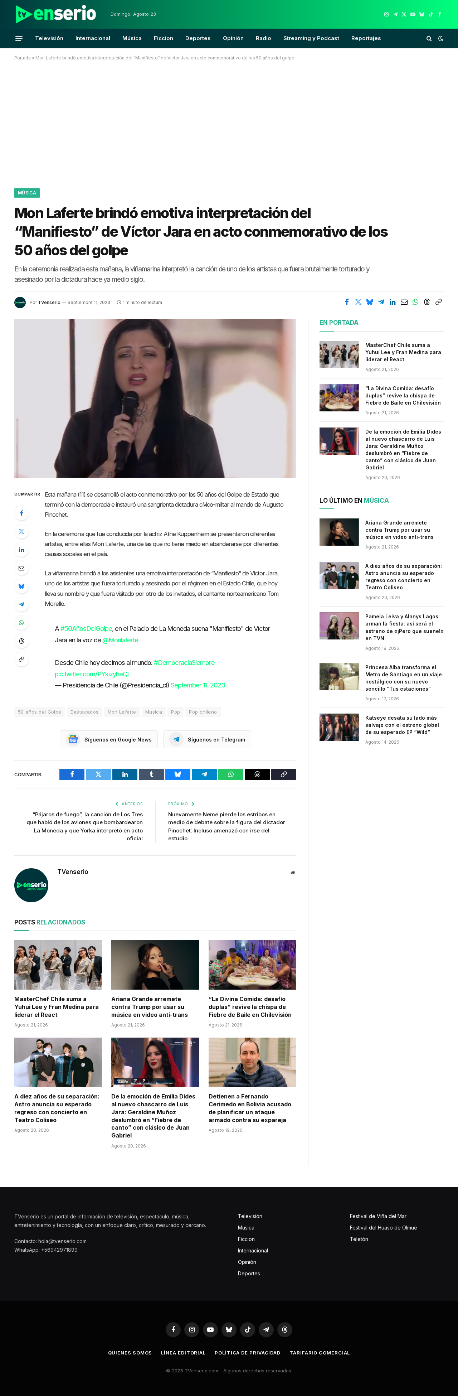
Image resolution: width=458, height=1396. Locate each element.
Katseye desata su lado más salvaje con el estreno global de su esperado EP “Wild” (402, 725)
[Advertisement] (229, 123)
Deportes (198, 38)
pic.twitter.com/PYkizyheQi (91, 674)
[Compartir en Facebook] (346, 302)
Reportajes (366, 38)
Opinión (233, 38)
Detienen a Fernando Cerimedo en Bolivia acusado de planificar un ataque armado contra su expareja (250, 1108)
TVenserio (49, 302)
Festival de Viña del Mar (378, 1216)
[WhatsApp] (21, 622)
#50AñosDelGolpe (86, 628)
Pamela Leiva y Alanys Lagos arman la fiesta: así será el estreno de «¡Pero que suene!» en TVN (404, 627)
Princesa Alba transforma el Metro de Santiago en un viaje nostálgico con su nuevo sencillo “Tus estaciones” (403, 678)
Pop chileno (203, 712)
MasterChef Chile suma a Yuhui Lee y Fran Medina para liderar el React (56, 1006)
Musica (153, 712)
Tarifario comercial (319, 1353)
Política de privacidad (248, 1353)
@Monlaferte (120, 640)
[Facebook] (21, 513)
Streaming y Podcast (311, 38)
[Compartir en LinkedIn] (392, 302)
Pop (175, 712)
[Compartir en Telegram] (381, 302)
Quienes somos (130, 1353)
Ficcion (163, 38)
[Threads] (21, 641)
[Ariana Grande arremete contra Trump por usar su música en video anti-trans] (155, 965)
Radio (263, 38)
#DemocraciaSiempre (184, 662)
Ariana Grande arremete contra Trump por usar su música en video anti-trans (149, 1006)
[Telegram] (21, 604)
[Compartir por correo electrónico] (404, 302)
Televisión (49, 38)
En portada (339, 322)
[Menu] (19, 38)
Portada (22, 58)
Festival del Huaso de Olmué (383, 1227)
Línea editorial (183, 1353)
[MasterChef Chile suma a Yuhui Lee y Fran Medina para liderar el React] (58, 965)
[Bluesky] (21, 586)
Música (132, 38)
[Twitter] (21, 531)
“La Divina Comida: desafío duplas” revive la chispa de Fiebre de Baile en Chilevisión (250, 1006)
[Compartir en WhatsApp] (415, 302)
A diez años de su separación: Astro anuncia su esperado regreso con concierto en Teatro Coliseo (56, 1108)
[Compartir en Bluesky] (369, 302)
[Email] (21, 568)
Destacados (84, 712)
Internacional (92, 38)
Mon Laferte (122, 712)
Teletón (359, 1239)
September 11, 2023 (198, 685)
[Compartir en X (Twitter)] (358, 302)
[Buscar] (429, 38)
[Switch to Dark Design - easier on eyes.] (440, 38)
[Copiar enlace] (438, 302)
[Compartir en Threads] (427, 302)
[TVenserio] (56, 14)
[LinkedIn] (21, 549)
